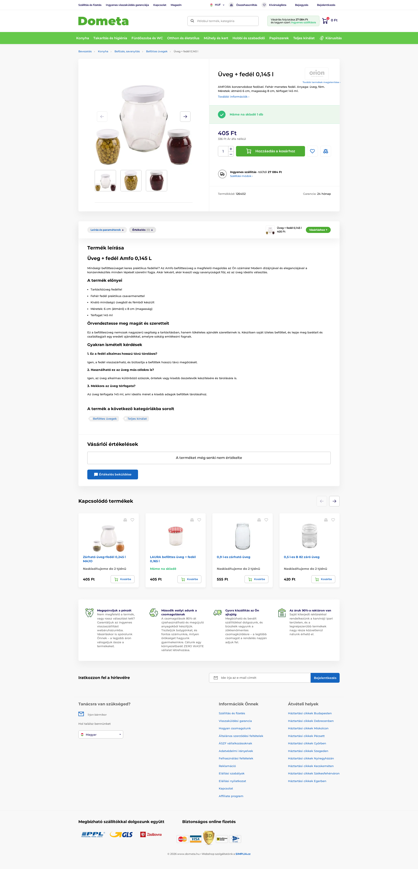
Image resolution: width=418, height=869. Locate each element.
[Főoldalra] (103, 21)
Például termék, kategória (215, 21)
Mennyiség (223, 151)
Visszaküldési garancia (235, 721)
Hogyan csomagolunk (235, 728)
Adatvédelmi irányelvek (236, 751)
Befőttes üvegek (156, 51)
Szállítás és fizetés (89, 5)
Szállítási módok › (241, 176)
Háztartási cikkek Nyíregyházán (311, 758)
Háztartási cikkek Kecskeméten (311, 766)
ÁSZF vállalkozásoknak (235, 743)
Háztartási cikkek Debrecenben (311, 721)
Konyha (103, 51)
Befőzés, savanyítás (127, 51)
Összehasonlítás (246, 5)
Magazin (176, 5)
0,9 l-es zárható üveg (233, 557)
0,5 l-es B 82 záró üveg (302, 557)
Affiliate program (231, 796)
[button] (185, 116)
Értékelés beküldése (114, 474)
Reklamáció (227, 766)
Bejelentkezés (326, 5)
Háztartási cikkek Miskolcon (308, 728)
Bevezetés (85, 51)
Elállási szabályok (231, 773)
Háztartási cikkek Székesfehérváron (314, 773)
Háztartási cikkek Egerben (307, 781)
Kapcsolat (159, 5)
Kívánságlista (277, 5)
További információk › (233, 96)
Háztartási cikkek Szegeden (308, 751)
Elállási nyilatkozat (232, 781)
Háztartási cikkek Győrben (307, 743)
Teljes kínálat (137, 418)
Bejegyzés (301, 5)
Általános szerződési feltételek (241, 736)
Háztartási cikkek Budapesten (310, 713)
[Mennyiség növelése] (231, 148)
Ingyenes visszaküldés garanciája (127, 5)
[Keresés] (192, 21)
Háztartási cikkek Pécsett (306, 736)
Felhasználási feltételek (236, 758)
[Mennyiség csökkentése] (231, 154)
